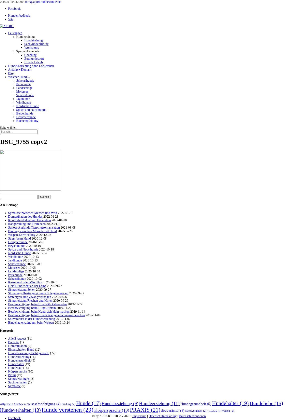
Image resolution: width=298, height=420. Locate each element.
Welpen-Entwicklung (21, 234)
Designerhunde (26, 117)
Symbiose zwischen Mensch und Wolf (32, 213)
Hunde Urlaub (33, 62)
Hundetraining (33, 40)
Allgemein (9, 404)
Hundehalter (16, 364)
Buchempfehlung (27, 120)
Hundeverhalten (20, 410)
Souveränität (172, 410)
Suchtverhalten (17, 382)
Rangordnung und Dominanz (27, 224)
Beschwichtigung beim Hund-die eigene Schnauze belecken (46, 315)
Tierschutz (214, 411)
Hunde (88, 403)
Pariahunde (23, 84)
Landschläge (24, 88)
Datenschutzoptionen (192, 416)
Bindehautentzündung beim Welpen (31, 322)
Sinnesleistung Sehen (21, 289)
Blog (11, 73)
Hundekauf (15, 367)
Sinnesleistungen (19, 378)
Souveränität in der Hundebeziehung (31, 319)
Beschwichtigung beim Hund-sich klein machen (39, 311)
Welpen (227, 410)
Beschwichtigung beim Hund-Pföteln (32, 308)
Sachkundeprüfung (36, 44)
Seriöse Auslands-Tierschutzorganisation (34, 227)
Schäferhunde (25, 95)
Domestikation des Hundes (25, 216)
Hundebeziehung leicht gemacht (28, 353)
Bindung (68, 404)
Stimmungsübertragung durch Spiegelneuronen (38, 293)
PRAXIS (145, 410)
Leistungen (15, 33)
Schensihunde (25, 80)
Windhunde (23, 102)
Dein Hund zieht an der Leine (27, 286)
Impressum (139, 416)
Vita (10, 19)
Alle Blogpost (17, 338)
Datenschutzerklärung (163, 416)
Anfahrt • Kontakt (19, 69)
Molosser (22, 91)
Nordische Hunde (27, 106)
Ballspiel (13, 342)
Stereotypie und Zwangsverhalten (29, 297)
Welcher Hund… (19, 77)
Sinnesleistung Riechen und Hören (30, 300)
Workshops (31, 47)
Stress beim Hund (19, 238)
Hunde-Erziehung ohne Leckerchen (31, 66)
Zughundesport (34, 58)
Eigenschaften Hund (21, 349)
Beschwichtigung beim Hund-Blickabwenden (37, 304)
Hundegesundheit (19, 360)
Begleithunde (24, 113)
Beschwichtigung (46, 404)
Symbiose (14, 386)
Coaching (30, 55)
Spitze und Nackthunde (31, 109)
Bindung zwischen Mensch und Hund (32, 231)
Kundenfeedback (19, 15)
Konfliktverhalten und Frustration (29, 220)
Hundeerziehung (18, 356)
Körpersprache (17, 371)
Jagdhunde (23, 98)
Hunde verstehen (67, 409)
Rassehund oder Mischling (25, 282)
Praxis (12, 375)
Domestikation (17, 346)
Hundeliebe (266, 403)
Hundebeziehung (120, 403)
